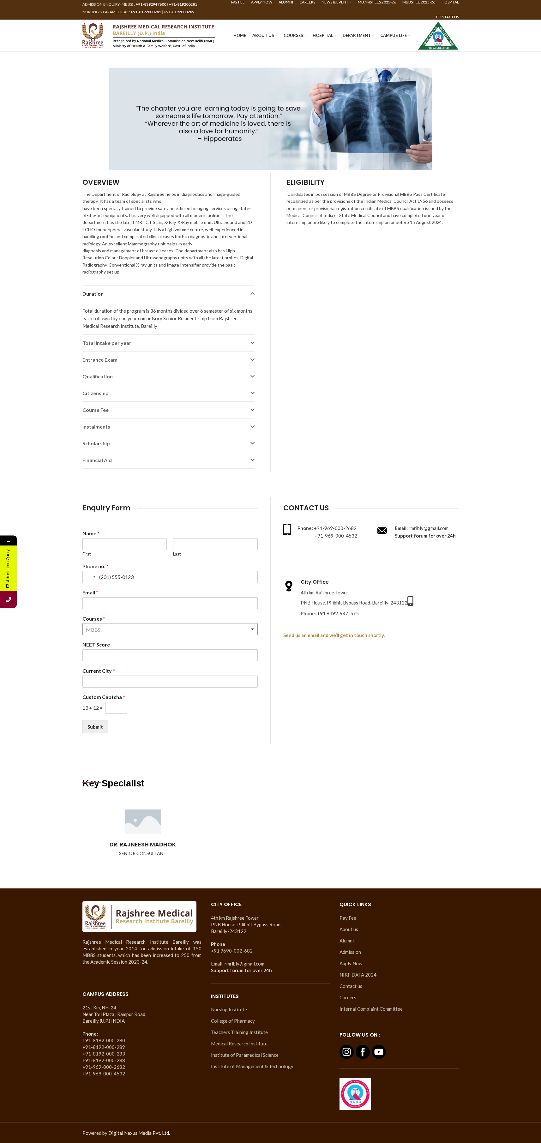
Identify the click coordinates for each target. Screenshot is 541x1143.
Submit (95, 727)
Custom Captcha (103, 697)
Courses (93, 619)
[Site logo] (148, 35)
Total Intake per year (106, 343)
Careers (348, 997)
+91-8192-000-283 (103, 1053)
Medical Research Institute (239, 1043)
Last (177, 553)
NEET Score (96, 644)
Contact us (351, 986)
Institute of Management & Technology (252, 1066)
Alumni (347, 940)
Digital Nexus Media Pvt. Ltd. (139, 1133)
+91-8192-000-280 (103, 1040)
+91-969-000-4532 (103, 1073)
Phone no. (95, 566)
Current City (98, 671)
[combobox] (90, 577)
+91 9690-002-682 (232, 951)
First (86, 553)
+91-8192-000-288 (103, 1060)
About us (349, 929)
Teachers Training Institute (239, 1032)
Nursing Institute (229, 1009)
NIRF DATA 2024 (358, 975)
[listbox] (170, 629)
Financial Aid (97, 460)
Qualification (97, 376)
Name (90, 533)
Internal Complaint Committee (371, 1009)
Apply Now (351, 963)
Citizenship (95, 393)
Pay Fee (348, 918)
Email (90, 592)
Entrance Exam (99, 360)
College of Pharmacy (233, 1021)
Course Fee (95, 410)
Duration (93, 294)
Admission (350, 952)
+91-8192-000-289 (103, 1047)
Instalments (96, 427)
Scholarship (96, 443)
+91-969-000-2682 (103, 1067)
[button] (168, 294)
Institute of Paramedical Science (245, 1055)
